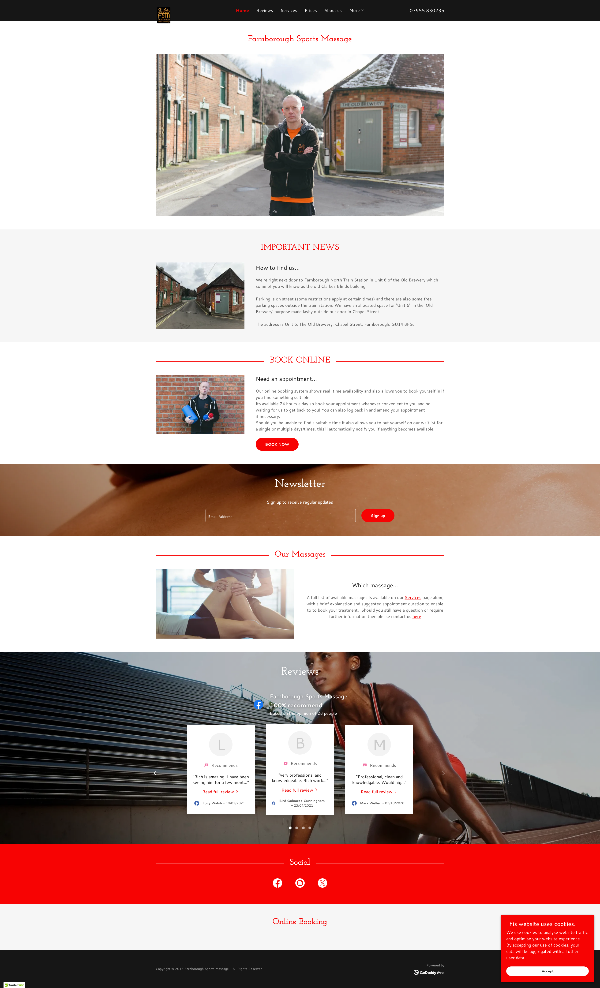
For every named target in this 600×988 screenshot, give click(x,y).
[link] (192, 8)
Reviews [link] (264, 10)
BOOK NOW (277, 444)
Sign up (378, 515)
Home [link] (242, 10)
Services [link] (289, 10)
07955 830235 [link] (427, 10)
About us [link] (333, 10)
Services (413, 597)
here (416, 616)
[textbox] (281, 515)
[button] (356, 10)
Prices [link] (311, 10)
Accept (548, 971)
